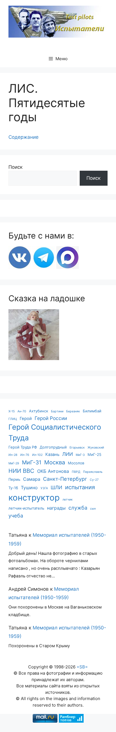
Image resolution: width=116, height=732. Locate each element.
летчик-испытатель (26, 508)
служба (77, 507)
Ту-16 (13, 488)
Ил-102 (37, 455)
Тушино (29, 487)
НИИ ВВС (21, 470)
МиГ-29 (13, 463)
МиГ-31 (31, 462)
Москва (54, 462)
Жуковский (96, 447)
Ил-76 (24, 455)
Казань (52, 454)
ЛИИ (67, 454)
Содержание (23, 137)
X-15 (11, 411)
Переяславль (92, 472)
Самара (31, 479)
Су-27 (94, 480)
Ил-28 (12, 455)
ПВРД (76, 472)
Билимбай (92, 411)
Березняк (73, 411)
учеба (15, 515)
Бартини (57, 411)
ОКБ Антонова (53, 471)
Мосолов (76, 463)
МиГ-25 (94, 454)
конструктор (34, 498)
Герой (26, 418)
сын (93, 508)
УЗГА (44, 488)
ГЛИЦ (12, 419)
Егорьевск (77, 447)
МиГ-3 (80, 455)
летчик (68, 499)
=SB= (82, 667)
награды (56, 508)
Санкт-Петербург (65, 479)
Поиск (15, 167)
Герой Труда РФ (22, 447)
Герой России (51, 418)
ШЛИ (56, 487)
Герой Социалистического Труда (54, 432)
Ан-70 (21, 411)
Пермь (14, 479)
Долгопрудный (53, 447)
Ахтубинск (38, 411)
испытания (80, 487)
